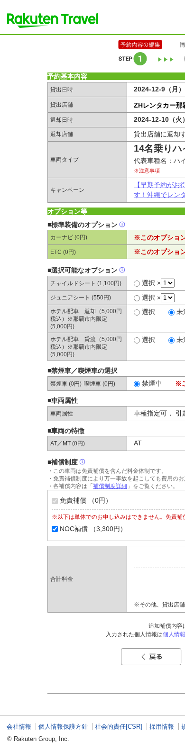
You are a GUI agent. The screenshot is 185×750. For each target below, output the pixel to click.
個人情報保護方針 (63, 726)
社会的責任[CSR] (118, 726)
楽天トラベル (52, 20)
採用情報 (161, 726)
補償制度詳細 (110, 486)
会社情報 (19, 726)
